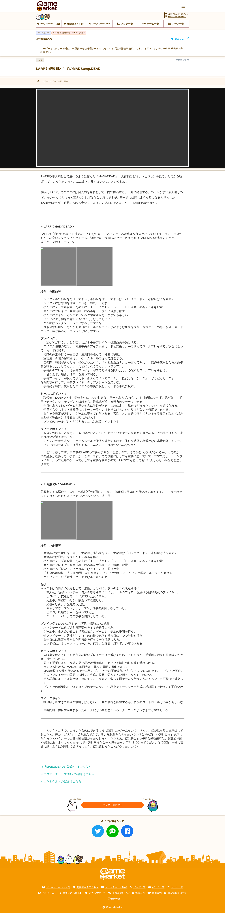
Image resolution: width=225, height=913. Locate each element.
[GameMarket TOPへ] (112, 874)
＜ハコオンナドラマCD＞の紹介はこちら (67, 774)
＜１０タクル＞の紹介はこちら (61, 781)
